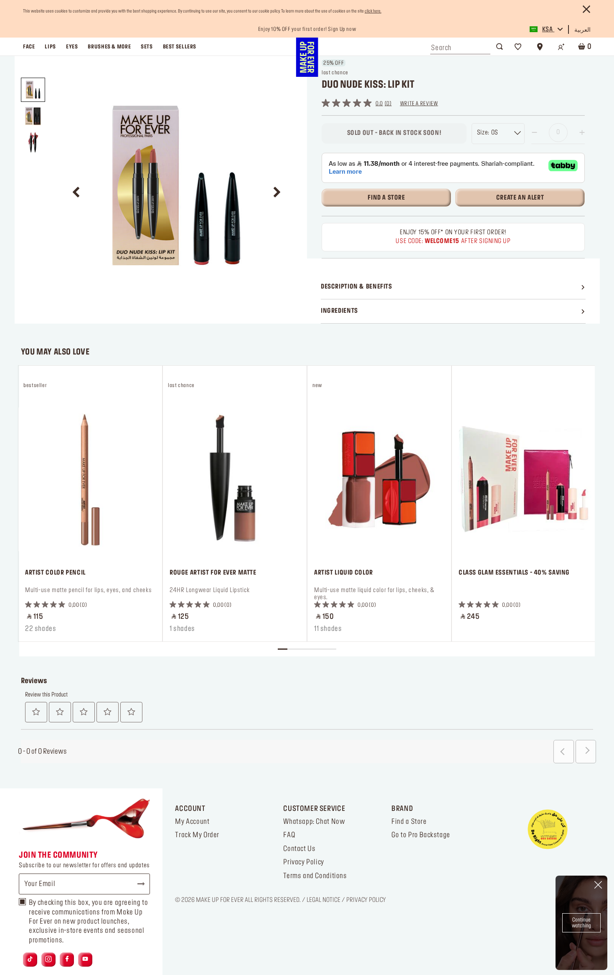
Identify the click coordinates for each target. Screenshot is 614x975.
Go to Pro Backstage (420, 835)
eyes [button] (72, 46)
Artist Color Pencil (55, 573)
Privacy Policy (303, 862)
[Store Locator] (539, 47)
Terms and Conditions (315, 876)
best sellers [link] (179, 46)
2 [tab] (292, 649)
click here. (373, 11)
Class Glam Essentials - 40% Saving (514, 573)
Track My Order (197, 835)
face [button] (29, 46)
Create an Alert (520, 198)
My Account (192, 821)
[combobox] (460, 46)
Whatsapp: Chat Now (314, 821)
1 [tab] (282, 649)
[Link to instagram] (48, 959)
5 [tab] (321, 649)
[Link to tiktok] (30, 959)
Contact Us (299, 849)
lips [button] (50, 46)
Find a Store (408, 821)
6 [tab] (331, 649)
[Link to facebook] (67, 959)
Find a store (386, 198)
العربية (582, 30)
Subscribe (137, 884)
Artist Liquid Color (343, 573)
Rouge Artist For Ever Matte (213, 573)
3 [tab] (302, 649)
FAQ (289, 835)
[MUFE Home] (307, 57)
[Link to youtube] (85, 959)
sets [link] (146, 46)
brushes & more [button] (109, 46)
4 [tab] (312, 649)
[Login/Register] (561, 47)
